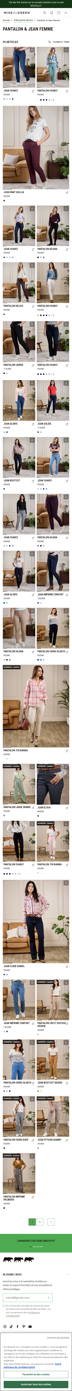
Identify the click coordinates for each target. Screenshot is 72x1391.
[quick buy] (33, 91)
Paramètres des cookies (36, 1374)
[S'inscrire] (48, 1297)
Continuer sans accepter (58, 1337)
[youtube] (30, 1326)
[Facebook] (17, 1326)
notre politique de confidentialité (32, 1365)
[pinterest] (24, 1326)
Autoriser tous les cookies (36, 1384)
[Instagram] (5, 1326)
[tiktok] (11, 1326)
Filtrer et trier (61, 42)
